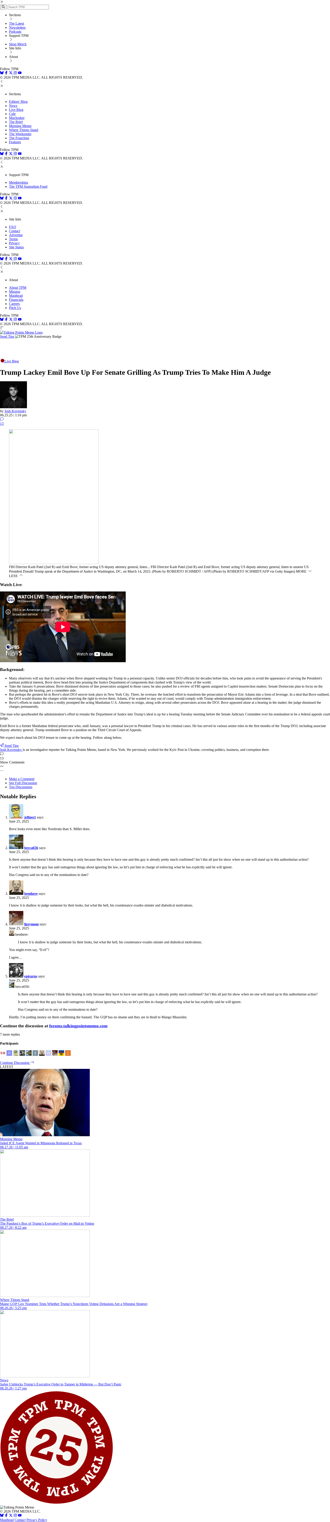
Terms (13, 239)
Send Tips (7, 336)
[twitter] (11, 1516)
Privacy (14, 243)
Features (15, 142)
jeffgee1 (30, 817)
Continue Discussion (15, 1063)
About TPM (17, 287)
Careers (14, 304)
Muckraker (16, 118)
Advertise (16, 235)
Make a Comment (21, 779)
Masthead (16, 296)
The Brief (16, 122)
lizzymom (31, 924)
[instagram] (15, 73)
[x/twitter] (11, 73)
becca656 (31, 848)
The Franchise (19, 138)
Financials (16, 300)
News (13, 106)
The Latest (16, 23)
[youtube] (20, 73)
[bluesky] (2, 73)
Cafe (12, 114)
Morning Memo (20, 126)
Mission (14, 291)
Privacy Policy (36, 1520)
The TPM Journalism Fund (28, 186)
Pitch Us (15, 308)
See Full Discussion (23, 783)
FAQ (12, 227)
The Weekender (20, 134)
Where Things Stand (23, 130)
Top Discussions (20, 787)
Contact (14, 231)
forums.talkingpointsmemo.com (78, 1025)
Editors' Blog (18, 102)
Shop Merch (17, 44)
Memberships (18, 182)
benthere (31, 894)
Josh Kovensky (15, 411)
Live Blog (16, 110)
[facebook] (6, 73)
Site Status (16, 247)
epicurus (30, 976)
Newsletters (17, 27)
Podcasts (15, 31)
